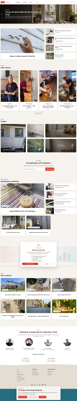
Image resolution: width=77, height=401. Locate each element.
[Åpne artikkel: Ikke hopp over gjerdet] (50, 56)
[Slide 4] (41, 21)
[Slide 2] (35, 21)
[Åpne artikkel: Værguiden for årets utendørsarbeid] (50, 186)
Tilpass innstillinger (33, 397)
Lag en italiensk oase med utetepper (22, 211)
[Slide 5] (44, 21)
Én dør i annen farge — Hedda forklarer (28, 106)
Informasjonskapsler (21, 379)
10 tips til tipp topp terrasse (13, 232)
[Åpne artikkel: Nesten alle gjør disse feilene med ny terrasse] (38, 285)
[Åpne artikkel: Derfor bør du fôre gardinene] (50, 211)
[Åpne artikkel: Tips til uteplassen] (64, 306)
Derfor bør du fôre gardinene (60, 209)
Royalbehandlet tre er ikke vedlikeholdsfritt (38, 316)
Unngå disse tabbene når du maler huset (38, 232)
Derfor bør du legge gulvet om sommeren (63, 201)
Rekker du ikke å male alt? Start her (22, 56)
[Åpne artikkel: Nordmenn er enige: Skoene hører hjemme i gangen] (13, 306)
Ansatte (18, 372)
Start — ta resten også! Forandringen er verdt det (48, 106)
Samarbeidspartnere (21, 374)
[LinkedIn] (42, 385)
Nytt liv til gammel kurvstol (64, 294)
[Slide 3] (38, 21)
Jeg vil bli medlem (30, 263)
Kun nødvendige (22, 397)
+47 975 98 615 (52, 360)
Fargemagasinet (50, 371)
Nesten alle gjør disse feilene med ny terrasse (38, 294)
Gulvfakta (49, 372)
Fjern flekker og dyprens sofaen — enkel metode (67, 106)
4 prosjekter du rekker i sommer (13, 294)
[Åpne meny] (75, 2)
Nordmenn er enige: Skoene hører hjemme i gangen (12, 316)
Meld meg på (49, 169)
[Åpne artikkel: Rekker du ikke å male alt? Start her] (22, 41)
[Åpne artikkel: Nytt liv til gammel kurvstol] (64, 285)
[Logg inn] (71, 2)
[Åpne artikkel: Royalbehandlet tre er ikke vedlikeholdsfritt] (38, 306)
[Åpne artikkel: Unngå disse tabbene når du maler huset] (38, 222)
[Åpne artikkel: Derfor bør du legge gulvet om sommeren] (50, 203)
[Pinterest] (40, 385)
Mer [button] (31, 2)
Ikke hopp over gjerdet (59, 54)
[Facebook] (32, 385)
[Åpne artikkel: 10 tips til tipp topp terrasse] (13, 222)
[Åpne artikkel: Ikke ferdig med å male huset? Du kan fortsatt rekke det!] (50, 40)
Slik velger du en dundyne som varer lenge (63, 30)
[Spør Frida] (37, 2)
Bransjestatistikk (35, 372)
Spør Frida (34, 371)
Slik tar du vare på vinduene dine (61, 193)
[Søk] (68, 2)
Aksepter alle (42, 397)
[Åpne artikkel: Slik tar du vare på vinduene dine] (50, 195)
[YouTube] (45, 385)
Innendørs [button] (18, 2)
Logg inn (47, 263)
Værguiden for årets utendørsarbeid (62, 185)
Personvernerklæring (21, 377)
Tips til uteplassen (64, 316)
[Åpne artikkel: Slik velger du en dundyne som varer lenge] (50, 32)
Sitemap (18, 381)
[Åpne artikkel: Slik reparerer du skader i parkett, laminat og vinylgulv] (50, 48)
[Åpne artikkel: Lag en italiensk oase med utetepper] (22, 195)
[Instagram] (34, 385)
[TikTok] (37, 385)
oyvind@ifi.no (52, 361)
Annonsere (19, 376)
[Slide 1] (33, 21)
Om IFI (18, 371)
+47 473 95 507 (27, 360)
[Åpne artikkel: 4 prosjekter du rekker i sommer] (13, 285)
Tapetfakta (50, 374)
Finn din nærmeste (35, 374)
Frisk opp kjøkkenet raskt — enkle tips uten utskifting (9, 106)
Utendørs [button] (25, 2)
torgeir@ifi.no (27, 361)
